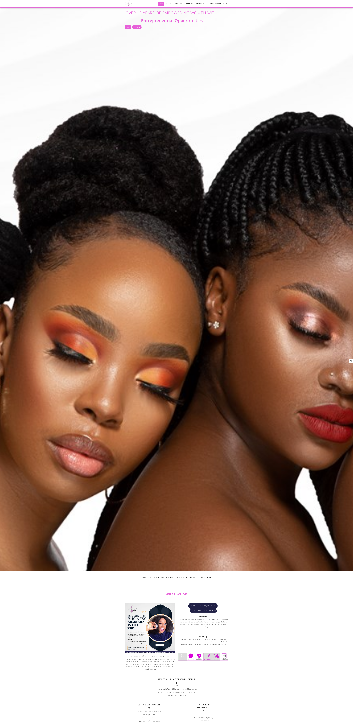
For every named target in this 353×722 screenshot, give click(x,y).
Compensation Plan (214, 4)
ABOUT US (189, 4)
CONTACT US (200, 4)
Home (161, 4)
